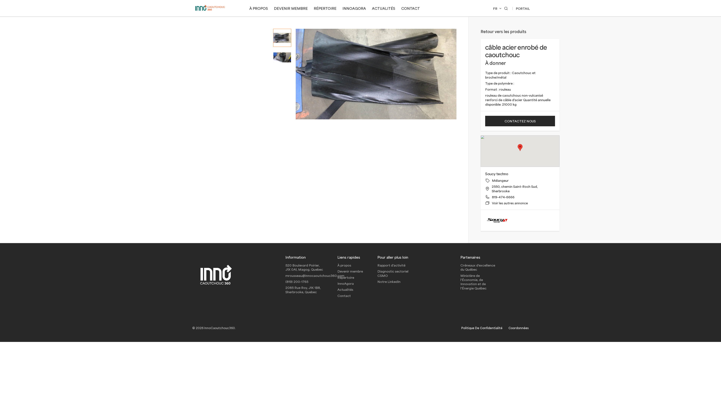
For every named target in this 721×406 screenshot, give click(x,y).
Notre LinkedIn (388, 282)
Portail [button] (523, 8)
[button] (506, 8)
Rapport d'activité (391, 265)
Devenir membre (350, 271)
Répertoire (345, 277)
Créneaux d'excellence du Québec (477, 267)
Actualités (345, 289)
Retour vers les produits (503, 31)
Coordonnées (518, 328)
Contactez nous (520, 121)
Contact (344, 296)
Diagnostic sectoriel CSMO (392, 273)
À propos (344, 265)
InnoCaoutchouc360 (219, 328)
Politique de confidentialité (481, 328)
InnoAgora (345, 283)
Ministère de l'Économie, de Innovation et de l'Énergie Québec (473, 281)
